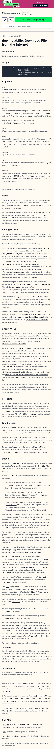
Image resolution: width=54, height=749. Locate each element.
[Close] (50, 3)
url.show (6, 736)
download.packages (38, 736)
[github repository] (11, 19)
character (8, 89)
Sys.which (17, 433)
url (7, 587)
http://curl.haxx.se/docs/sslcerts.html (14, 344)
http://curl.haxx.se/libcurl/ (27, 488)
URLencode (16, 602)
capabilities (8, 452)
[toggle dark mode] (5, 19)
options (31, 123)
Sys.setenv (33, 277)
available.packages (33, 552)
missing (33, 696)
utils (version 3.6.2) (11, 36)
